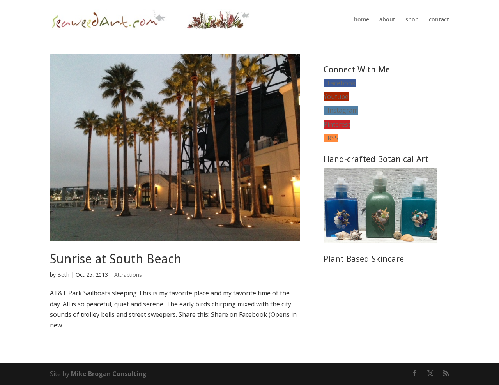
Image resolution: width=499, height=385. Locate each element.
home (361, 20)
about (387, 20)
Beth (63, 274)
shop (412, 20)
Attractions (128, 274)
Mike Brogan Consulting (109, 373)
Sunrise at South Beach (116, 259)
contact (439, 20)
